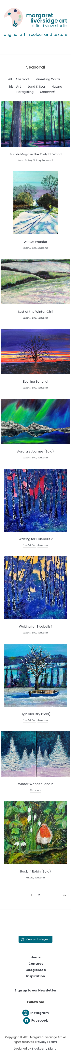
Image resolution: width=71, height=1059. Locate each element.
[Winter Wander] (35, 233)
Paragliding (25, 92)
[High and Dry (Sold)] (35, 705)
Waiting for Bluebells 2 (36, 539)
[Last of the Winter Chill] (35, 303)
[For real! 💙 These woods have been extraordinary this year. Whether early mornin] (44, 918)
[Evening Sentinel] (35, 373)
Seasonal (47, 92)
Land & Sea (36, 86)
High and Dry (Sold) (35, 714)
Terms (53, 1042)
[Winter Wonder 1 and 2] (35, 775)
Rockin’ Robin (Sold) (35, 871)
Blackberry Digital (44, 1049)
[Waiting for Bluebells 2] (35, 530)
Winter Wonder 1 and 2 (35, 784)
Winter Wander (35, 241)
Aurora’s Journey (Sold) (35, 451)
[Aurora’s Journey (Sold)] (35, 443)
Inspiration (35, 976)
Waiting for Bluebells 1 (35, 626)
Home (35, 957)
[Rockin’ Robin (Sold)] (35, 863)
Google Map (35, 970)
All (10, 79)
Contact (35, 963)
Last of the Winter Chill (35, 311)
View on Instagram (38, 939)
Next (66, 895)
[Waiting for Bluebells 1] (35, 618)
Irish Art (15, 86)
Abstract (23, 79)
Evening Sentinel (35, 381)
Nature (56, 86)
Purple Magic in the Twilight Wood (35, 154)
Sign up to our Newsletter (36, 990)
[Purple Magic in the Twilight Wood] (35, 145)
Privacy (41, 1042)
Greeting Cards (48, 79)
